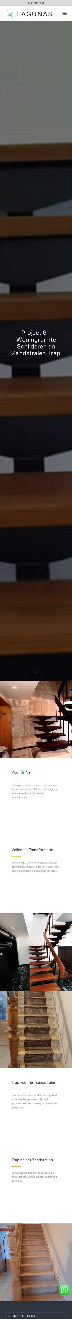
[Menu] (65, 13)
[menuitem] (65, 13)
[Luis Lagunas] (29, 13)
